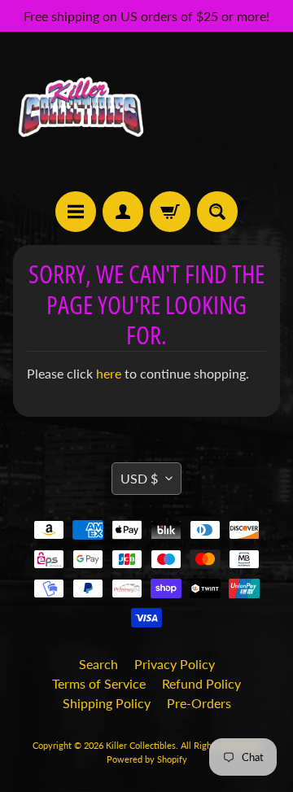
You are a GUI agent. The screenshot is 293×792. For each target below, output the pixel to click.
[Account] (123, 211)
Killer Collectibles (141, 745)
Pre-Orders (199, 703)
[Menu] (75, 211)
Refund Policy (201, 683)
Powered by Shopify (147, 759)
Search (98, 664)
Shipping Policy (107, 703)
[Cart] (170, 211)
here (108, 373)
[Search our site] (217, 211)
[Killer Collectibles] (79, 111)
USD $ (139, 478)
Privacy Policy (174, 664)
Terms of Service (99, 683)
